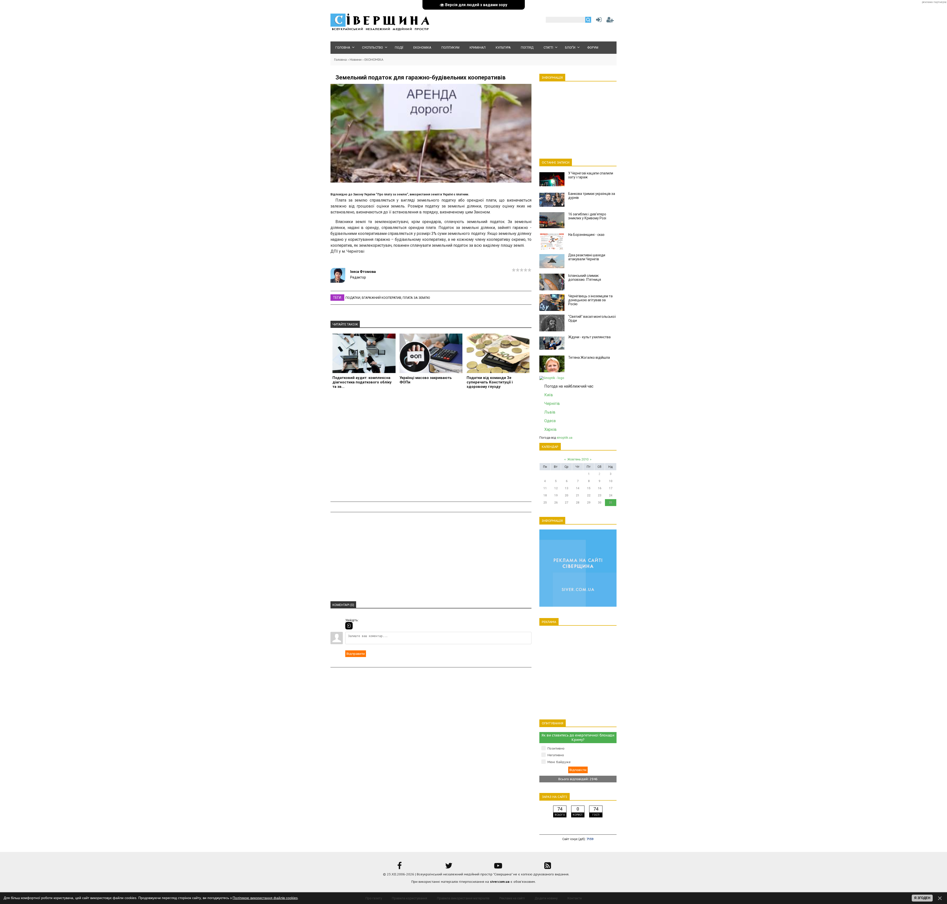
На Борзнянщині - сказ (586, 235)
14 (577, 488)
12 (556, 488)
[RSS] (547, 867)
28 (577, 502)
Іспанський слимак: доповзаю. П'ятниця (584, 278)
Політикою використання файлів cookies (265, 898)
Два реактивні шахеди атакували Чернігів (586, 257)
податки (353, 298)
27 (566, 502)
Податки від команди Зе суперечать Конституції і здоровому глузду (490, 382)
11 (545, 488)
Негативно (555, 755)
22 (588, 495)
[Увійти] (597, 21)
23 (599, 495)
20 (566, 495)
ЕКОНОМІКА (373, 59)
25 (545, 502)
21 (577, 495)
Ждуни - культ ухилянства (589, 337)
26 (556, 502)
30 (599, 502)
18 (545, 495)
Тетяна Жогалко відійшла (589, 357)
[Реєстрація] (610, 21)
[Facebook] (399, 867)
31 (610, 502)
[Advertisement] (430, 446)
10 (610, 481)
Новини (356, 59)
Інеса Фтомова (363, 272)
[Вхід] (349, 625)
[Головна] (379, 30)
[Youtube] (498, 867)
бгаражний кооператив (381, 298)
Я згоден (922, 898)
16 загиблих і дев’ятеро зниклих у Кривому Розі (587, 216)
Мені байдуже (559, 762)
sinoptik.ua (564, 437)
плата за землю (416, 298)
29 (588, 502)
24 (610, 495)
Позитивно (556, 748)
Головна (340, 59)
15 (588, 488)
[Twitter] (449, 867)
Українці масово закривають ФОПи (426, 380)
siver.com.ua (500, 882)
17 (610, 488)
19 (556, 495)
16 (599, 488)
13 (566, 488)
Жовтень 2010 (577, 459)
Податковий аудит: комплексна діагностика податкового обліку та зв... (362, 382)
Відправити (355, 654)
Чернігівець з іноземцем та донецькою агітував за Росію (590, 300)
